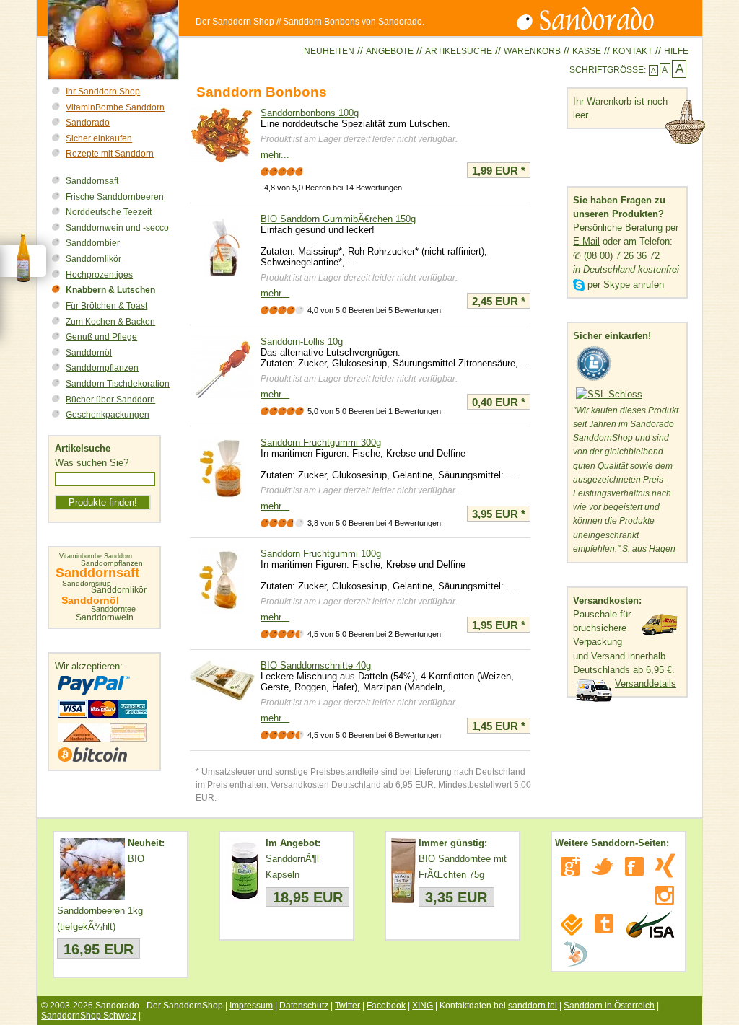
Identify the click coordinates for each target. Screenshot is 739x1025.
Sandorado (88, 123)
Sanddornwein (105, 617)
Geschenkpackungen (107, 415)
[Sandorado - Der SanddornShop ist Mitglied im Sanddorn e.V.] (575, 953)
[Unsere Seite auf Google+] (570, 866)
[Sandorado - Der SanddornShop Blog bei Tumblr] (604, 923)
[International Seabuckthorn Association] (650, 924)
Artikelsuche (458, 51)
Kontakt (632, 51)
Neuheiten (329, 51)
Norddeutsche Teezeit (109, 212)
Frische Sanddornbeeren (115, 197)
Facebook (386, 1005)
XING (422, 1005)
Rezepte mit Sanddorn (110, 154)
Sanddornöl (89, 353)
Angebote (390, 51)
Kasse (586, 51)
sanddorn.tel (532, 1005)
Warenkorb (532, 51)
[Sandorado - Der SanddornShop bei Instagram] (665, 895)
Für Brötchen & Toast (106, 306)
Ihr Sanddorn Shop (103, 92)
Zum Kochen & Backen (110, 322)
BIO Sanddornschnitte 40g (316, 665)
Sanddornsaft (92, 181)
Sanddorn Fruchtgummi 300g (321, 442)
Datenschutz (303, 1005)
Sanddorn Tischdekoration (118, 384)
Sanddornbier (93, 243)
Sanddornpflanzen (102, 368)
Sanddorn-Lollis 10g (302, 341)
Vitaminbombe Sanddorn (95, 556)
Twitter (347, 1005)
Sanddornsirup (86, 583)
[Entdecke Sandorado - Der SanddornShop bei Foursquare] (572, 924)
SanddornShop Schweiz (88, 1016)
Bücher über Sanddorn (110, 400)
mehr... (275, 154)
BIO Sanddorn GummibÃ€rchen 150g (338, 219)
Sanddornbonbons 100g (310, 112)
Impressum (251, 1005)
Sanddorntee (113, 609)
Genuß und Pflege (101, 337)
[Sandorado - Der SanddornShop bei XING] (665, 865)
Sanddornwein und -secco (117, 228)
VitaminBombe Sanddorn (115, 107)
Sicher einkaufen (99, 138)
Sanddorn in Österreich (609, 1005)
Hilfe (676, 51)
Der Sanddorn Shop (235, 22)
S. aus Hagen (648, 549)
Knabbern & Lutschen (110, 290)
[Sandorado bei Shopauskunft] (594, 381)
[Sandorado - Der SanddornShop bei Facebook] (634, 866)
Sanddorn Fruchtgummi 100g (321, 553)
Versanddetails (645, 683)
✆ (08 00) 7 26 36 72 (616, 255)
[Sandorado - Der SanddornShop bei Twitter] (602, 866)
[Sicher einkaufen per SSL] (609, 394)
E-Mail (586, 241)
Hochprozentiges (99, 275)
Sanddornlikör (93, 259)
